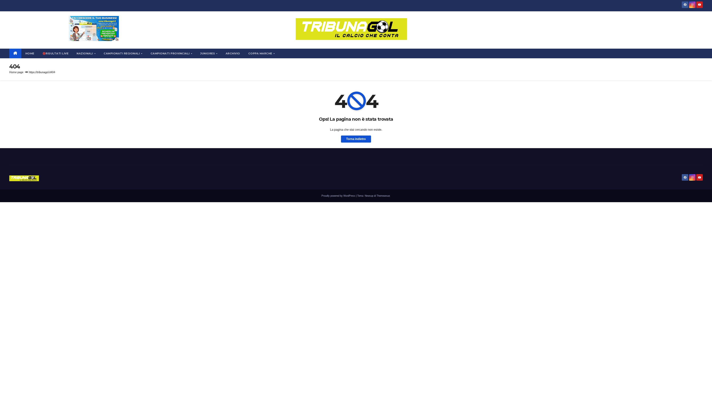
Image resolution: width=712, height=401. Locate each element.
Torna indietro (356, 139)
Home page (16, 72)
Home (29, 53)
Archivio (233, 53)
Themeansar (383, 195)
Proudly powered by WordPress (339, 195)
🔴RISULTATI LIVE (55, 53)
